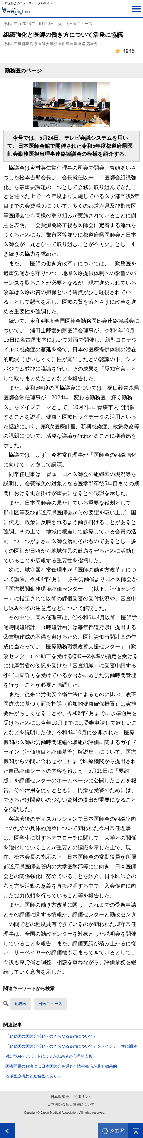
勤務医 (20, 1003)
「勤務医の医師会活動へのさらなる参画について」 (51, 1036)
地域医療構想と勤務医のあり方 (33, 1076)
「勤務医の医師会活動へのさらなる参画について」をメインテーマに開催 (71, 1046)
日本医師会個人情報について (71, 1104)
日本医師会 (60, 1097)
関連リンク (83, 1097)
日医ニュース (50, 1003)
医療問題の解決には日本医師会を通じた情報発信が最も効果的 (61, 1066)
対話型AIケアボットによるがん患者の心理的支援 (49, 1056)
